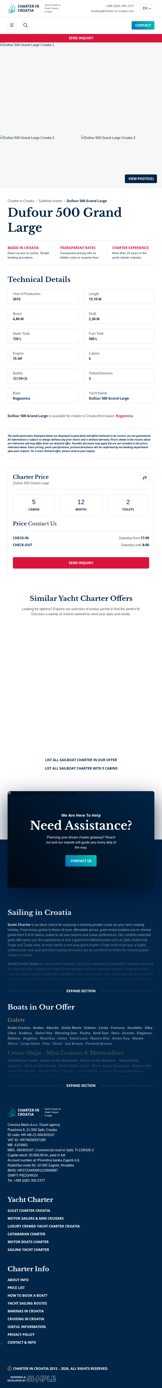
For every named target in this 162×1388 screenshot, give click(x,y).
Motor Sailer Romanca (110, 1065)
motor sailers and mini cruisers (46, 974)
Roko (93, 1071)
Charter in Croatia (21, 201)
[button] (145, 478)
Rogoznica (124, 416)
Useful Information (27, 1326)
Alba (148, 1027)
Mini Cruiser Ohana (122, 1076)
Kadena (25, 1033)
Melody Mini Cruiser (24, 1076)
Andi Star (101, 1033)
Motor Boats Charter (28, 1242)
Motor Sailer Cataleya (56, 1071)
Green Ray (121, 1038)
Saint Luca (79, 1038)
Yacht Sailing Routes (27, 1303)
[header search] (25, 25)
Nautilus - (49, 1038)
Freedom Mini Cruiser (26, 1081)
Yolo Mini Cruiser (89, 1076)
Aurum (128, 1033)
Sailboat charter (50, 201)
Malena (14, 1038)
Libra (12, 1033)
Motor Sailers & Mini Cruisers (36, 1218)
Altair (57, 1043)
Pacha (85, 1033)
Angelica (30, 1038)
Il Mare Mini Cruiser (62, 1081)
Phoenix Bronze (99, 1043)
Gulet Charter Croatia (29, 1210)
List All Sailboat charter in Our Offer (81, 760)
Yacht (82, 1071)
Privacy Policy (21, 1334)
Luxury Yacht (111, 1071)
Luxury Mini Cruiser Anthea (105, 1081)
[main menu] (12, 25)
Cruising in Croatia (26, 1319)
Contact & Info (22, 1342)
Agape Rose (132, 1071)
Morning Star (66, 1033)
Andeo (38, 1027)
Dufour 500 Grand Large (87, 201)
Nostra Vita (99, 1038)
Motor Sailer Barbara (97, 1060)
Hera (115, 1033)
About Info (18, 1280)
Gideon (90, 1027)
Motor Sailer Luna (74, 1065)
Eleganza (144, 1033)
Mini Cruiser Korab (40, 1065)
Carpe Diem (30, 1043)
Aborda (52, 1027)
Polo (46, 1043)
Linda (103, 1027)
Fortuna (118, 1027)
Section (81, 991)
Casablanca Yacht (23, 1060)
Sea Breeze (74, 1043)
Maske (137, 1038)
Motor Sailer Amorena (58, 1060)
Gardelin (134, 1027)
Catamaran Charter (26, 1234)
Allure (13, 1043)
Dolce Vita (43, 1033)
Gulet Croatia (19, 1027)
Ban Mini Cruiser (58, 1076)
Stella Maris (71, 1027)
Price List (16, 1287)
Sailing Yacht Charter (28, 1249)
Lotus (62, 1038)
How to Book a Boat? (27, 1295)
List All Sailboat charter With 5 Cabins (81, 768)
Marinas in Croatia (26, 1311)
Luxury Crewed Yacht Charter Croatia (44, 1226)
